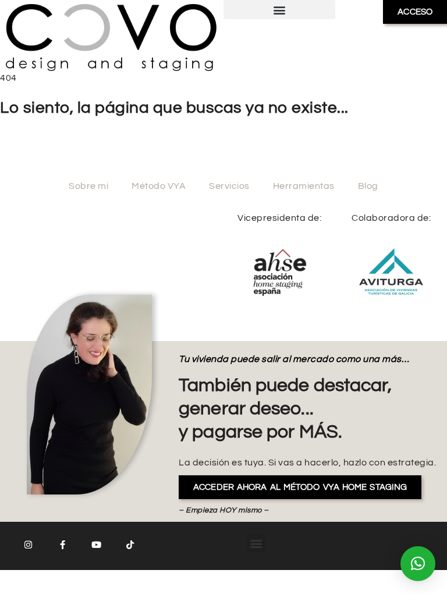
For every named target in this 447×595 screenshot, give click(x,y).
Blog (368, 186)
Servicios (229, 186)
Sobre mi (88, 186)
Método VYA (159, 186)
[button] (279, 9)
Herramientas (304, 186)
